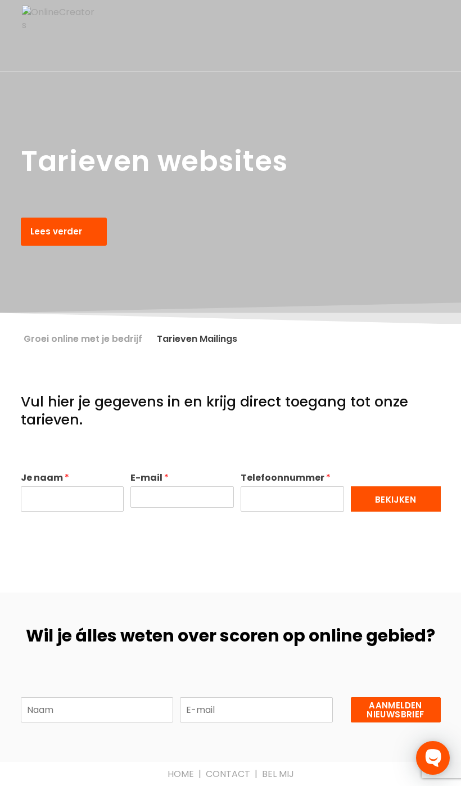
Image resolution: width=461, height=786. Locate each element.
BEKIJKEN (395, 499)
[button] (64, 232)
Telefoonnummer (286, 478)
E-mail (149, 478)
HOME (181, 773)
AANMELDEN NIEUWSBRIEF (395, 709)
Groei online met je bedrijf (83, 338)
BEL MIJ (278, 773)
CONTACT (228, 773)
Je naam (45, 478)
